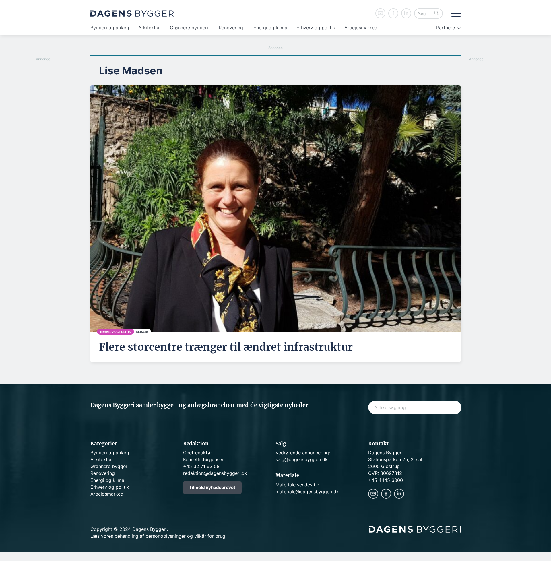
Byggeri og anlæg (109, 27)
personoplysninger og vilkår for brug (185, 536)
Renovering (231, 27)
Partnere (445, 27)
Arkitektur (149, 27)
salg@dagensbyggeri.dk (302, 459)
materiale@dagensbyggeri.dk (307, 491)
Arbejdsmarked (360, 27)
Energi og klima (270, 27)
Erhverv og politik (315, 27)
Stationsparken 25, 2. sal (395, 459)
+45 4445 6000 (385, 480)
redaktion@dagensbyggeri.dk (215, 473)
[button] (436, 13)
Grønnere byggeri (189, 27)
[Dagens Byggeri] (133, 13)
